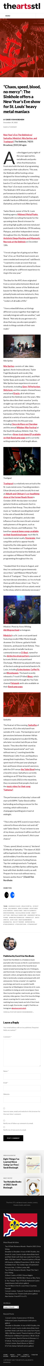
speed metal (30, 922)
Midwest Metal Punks (28, 214)
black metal (27, 906)
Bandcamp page (15, 686)
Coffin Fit (35, 669)
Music (12, 1355)
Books (5, 1356)
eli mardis (13, 908)
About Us (14, 1356)
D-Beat (24, 652)
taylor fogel (21, 924)
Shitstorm (8, 390)
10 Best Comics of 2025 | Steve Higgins (19, 1275)
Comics (26, 1355)
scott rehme (19, 922)
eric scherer (23, 908)
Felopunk (15, 683)
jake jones (18, 910)
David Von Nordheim (15, 120)
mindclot (30, 917)
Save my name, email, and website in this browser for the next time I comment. (21, 1112)
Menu (7, 16)
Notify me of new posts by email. (14, 1130)
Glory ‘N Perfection (31, 386)
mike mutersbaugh (17, 917)
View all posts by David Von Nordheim (18, 1012)
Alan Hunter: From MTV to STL (16, 1296)
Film (18, 1355)
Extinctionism (23, 669)
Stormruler (30, 538)
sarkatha (8, 922)
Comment (7, 1037)
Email (5, 1083)
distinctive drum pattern (18, 656)
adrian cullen (14, 906)
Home (5, 1355)
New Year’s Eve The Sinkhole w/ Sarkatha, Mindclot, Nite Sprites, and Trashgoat (20, 138)
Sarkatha (32, 725)
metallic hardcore (19, 915)
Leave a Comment (10, 127)
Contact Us (25, 1356)
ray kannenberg (26, 920)
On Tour (14, 920)
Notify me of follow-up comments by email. (18, 1123)
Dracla (16, 393)
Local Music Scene (23, 913)
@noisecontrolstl (19, 1008)
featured (34, 908)
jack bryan (8, 910)
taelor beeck (9, 924)
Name (6, 1071)
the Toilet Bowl (28, 769)
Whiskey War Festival (27, 427)
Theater (34, 1355)
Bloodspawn (13, 673)
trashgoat (32, 924)
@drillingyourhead (11, 630)
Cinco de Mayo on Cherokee (24, 424)
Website (6, 1094)
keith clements (30, 910)
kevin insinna (9, 913)
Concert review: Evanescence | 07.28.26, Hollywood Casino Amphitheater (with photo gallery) (20, 1320)
